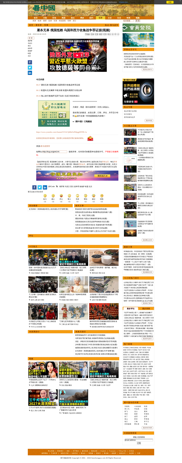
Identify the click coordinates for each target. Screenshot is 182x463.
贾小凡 (127, 409)
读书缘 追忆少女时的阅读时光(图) (135, 67)
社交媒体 (129, 369)
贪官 (149, 364)
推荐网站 (45, 453)
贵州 (32, 300)
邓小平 (130, 392)
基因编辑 (129, 378)
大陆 (45, 18)
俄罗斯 (30, 41)
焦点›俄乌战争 (111, 25)
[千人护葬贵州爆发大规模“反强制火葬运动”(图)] (43, 277)
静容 (136, 419)
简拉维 (104, 300)
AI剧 (67, 300)
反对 (39, 300)
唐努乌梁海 (146, 380)
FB (133, 369)
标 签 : (31, 38)
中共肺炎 (126, 347)
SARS (140, 383)
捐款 (68, 451)
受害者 (43, 273)
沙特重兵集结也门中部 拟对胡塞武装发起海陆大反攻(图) (96, 344)
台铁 (136, 352)
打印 (105, 34)
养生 (135, 397)
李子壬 (146, 421)
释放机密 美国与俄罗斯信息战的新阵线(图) (91, 209)
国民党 (143, 357)
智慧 (134, 395)
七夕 (32, 385)
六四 (148, 350)
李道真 (136, 409)
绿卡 (141, 388)
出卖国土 (126, 352)
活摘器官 (132, 352)
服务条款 (85, 451)
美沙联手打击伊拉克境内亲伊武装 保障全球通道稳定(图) (96, 354)
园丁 (126, 416)
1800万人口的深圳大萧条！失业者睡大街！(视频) (145, 187)
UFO (130, 359)
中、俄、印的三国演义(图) (85, 215)
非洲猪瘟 (143, 376)
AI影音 (71, 300)
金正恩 (138, 359)
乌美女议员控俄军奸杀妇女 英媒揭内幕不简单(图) (93, 225)
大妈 (132, 376)
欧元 (143, 371)
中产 (139, 373)
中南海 (134, 364)
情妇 (124, 366)
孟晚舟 (125, 362)
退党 (147, 357)
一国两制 (150, 366)
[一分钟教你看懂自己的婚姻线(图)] (130, 157)
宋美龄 (125, 392)
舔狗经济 (44, 385)
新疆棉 (147, 352)
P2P (151, 376)
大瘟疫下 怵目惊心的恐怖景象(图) (135, 288)
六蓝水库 (72, 413)
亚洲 (50, 21)
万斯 (137, 362)
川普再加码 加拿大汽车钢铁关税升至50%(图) (145, 169)
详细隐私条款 (123, 2)
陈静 (136, 414)
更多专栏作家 (147, 428)
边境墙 (133, 362)
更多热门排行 (147, 303)
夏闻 (145, 411)
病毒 (124, 350)
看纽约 (98, 453)
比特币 (132, 371)
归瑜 (145, 409)
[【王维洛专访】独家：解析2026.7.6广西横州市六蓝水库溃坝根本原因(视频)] (73, 390)
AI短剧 (63, 300)
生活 (119, 18)
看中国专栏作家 (131, 402)
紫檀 (100, 300)
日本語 (131, 451)
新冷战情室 (45, 146)
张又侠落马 (128, 114)
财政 (132, 373)
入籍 (137, 388)
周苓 (126, 414)
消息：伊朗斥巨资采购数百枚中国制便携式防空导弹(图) (96, 341)
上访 (147, 378)
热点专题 (128, 107)
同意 (170, 2)
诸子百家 (71, 324)
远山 (136, 411)
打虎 (137, 366)
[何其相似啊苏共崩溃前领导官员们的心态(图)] (130, 194)
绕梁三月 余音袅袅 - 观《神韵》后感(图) (138, 254)
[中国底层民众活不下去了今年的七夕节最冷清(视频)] (43, 363)
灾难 (43, 410)
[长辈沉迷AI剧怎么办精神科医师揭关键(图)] (73, 277)
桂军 (136, 390)
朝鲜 (136, 369)
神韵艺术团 (65, 453)
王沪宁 (151, 362)
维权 (47, 273)
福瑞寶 (114, 453)
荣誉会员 (105, 162)
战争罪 (30, 48)
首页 (36, 18)
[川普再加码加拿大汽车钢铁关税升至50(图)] (130, 167)
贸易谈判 (145, 362)
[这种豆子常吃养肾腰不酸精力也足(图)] (104, 250)
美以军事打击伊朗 (130, 111)
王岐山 (143, 359)
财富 (135, 373)
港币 (150, 371)
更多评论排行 (147, 338)
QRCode (51, 186)
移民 (142, 385)
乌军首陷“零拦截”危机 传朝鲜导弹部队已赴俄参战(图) (95, 338)
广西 (63, 413)
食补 (96, 273)
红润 (103, 273)
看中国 (45, 9)
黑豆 (100, 273)
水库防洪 (78, 413)
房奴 (66, 385)
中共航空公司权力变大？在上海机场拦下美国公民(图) (145, 132)
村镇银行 (37, 273)
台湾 (147, 373)
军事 (69, 21)
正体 (92, 34)
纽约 (91, 18)
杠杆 (124, 371)
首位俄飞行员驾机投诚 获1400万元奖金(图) (91, 228)
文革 (132, 397)
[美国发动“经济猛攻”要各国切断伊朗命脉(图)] (130, 139)
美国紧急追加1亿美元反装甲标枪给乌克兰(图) (92, 222)
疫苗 (132, 354)
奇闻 (128, 18)
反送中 (146, 364)
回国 (134, 388)
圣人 (32, 410)
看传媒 (106, 453)
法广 (124, 369)
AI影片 (76, 300)
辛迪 (145, 424)
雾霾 (124, 378)
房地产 (125, 373)
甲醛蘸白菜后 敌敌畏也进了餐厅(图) (136, 270)
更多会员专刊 (147, 69)
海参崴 (143, 373)
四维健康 (127, 424)
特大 (109, 34)
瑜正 (126, 421)
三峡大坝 (141, 352)
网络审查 (130, 380)
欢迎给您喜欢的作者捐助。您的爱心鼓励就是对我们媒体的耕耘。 (60, 138)
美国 (63, 18)
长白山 (125, 383)
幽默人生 (129, 395)
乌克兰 (30, 43)
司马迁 (76, 324)
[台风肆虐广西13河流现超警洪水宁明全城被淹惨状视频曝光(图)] (104, 277)
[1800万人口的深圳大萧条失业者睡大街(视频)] (73, 363)
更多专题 (149, 120)
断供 (70, 385)
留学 (149, 385)
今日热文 (33, 246)
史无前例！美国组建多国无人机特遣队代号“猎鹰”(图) (48, 209)
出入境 (36, 327)
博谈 (82, 18)
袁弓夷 (140, 354)
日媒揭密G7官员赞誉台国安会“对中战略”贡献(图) (145, 224)
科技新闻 (62, 21)
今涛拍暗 (137, 406)
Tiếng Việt (122, 451)
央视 (135, 385)
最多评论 (130, 309)
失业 (63, 385)
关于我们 (76, 451)
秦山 (126, 419)
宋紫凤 (127, 406)
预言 (144, 395)
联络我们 (60, 451)
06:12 (38, 90)
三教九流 (64, 324)
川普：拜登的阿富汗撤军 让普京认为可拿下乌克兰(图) (95, 231)
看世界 (39, 25)
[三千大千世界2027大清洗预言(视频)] (43, 390)
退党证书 (122, 453)
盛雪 (136, 416)
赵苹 (145, 416)
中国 (96, 300)
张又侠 (145, 350)
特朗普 (144, 347)
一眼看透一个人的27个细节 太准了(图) (137, 262)
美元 (127, 371)
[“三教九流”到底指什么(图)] (73, 304)
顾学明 (100, 327)
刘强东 (128, 376)
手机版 (87, 34)
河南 (32, 273)
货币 (135, 371)
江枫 (136, 421)
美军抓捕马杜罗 (129, 117)
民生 (144, 388)
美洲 (34, 21)
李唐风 (146, 414)
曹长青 (136, 424)
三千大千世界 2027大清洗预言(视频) (42, 407)
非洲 (55, 21)
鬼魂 (67, 273)
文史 (110, 18)
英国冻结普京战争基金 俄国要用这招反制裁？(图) (93, 212)
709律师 (142, 378)
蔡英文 (151, 373)
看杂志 (83, 453)
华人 (139, 385)
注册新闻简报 (130, 433)
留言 (100, 34)
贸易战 (135, 350)
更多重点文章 (147, 240)
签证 (131, 388)
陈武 (104, 327)
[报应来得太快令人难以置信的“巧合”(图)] (130, 212)
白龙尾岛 (130, 383)
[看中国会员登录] (138, 28)
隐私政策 (94, 451)
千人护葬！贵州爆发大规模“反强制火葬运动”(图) (145, 205)
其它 (74, 21)
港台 (73, 18)
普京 (29, 46)
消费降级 (38, 385)
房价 (135, 376)
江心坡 (136, 383)
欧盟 (29, 53)
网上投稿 (51, 451)
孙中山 (143, 390)
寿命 (129, 397)
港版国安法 (145, 354)
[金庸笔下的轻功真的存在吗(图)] (130, 231)
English (103, 451)
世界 (100, 18)
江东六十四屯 (138, 380)
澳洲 (44, 21)
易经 (124, 395)
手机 (140, 395)
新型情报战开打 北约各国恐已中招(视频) (90, 335)
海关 (124, 388)
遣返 (127, 388)
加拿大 (140, 369)
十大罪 (72, 273)
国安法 (125, 354)
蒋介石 (148, 390)
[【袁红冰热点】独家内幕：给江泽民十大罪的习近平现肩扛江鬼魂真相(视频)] (73, 250)
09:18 (38, 96)
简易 (145, 406)
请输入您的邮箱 (139, 437)
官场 (54, 18)
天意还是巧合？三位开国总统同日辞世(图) (138, 56)
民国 (133, 390)
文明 (39, 410)
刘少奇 (138, 392)
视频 (138, 18)
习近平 (76, 273)
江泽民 (63, 273)
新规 (40, 327)
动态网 (131, 453)
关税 (129, 362)
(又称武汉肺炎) (133, 347)
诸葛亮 (149, 392)
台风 (93, 300)
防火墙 (134, 378)
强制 (42, 300)
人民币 (140, 371)
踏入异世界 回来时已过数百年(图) (135, 62)
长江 (129, 354)
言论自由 (126, 385)
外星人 (125, 397)
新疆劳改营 (146, 383)
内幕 (138, 364)
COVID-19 (129, 350)
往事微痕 (132, 357)
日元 (147, 371)
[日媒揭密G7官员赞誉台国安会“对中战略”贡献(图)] (130, 221)
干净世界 (54, 453)
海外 (148, 388)
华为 (127, 366)
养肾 (93, 273)
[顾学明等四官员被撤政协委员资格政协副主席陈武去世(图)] (104, 304)
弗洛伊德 (126, 359)
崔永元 (130, 364)
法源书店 (75, 453)
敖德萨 (30, 51)
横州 (66, 413)
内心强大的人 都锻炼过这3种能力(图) (137, 295)
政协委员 (95, 327)
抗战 (139, 390)
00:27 (38, 85)
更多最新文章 (147, 272)
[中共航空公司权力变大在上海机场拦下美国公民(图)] (43, 304)
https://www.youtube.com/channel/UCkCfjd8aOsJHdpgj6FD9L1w (61, 132)
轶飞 (126, 411)
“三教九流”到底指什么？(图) (69, 321)
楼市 (129, 373)
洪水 (36, 410)
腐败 (131, 366)
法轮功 (125, 380)
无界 (138, 453)
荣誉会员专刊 (130, 49)
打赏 (96, 34)
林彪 (133, 392)
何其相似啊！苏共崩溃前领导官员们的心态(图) (145, 196)
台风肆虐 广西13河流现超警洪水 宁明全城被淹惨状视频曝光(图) (145, 178)
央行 (147, 369)
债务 (150, 369)
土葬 (35, 300)
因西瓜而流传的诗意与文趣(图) (134, 54)
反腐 (134, 366)
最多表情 (146, 309)
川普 (140, 347)
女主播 (131, 385)
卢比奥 (149, 347)
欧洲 (39, 21)
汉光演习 (126, 357)
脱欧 (144, 369)
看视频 (90, 453)
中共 (32, 327)
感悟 (137, 395)
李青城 (146, 419)
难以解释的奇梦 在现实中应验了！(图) (137, 264)
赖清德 (147, 359)
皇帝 (145, 392)
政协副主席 (110, 327)
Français (112, 451)
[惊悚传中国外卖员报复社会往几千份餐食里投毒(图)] (43, 250)
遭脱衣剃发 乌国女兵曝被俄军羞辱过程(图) (91, 218)
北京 (29, 56)
